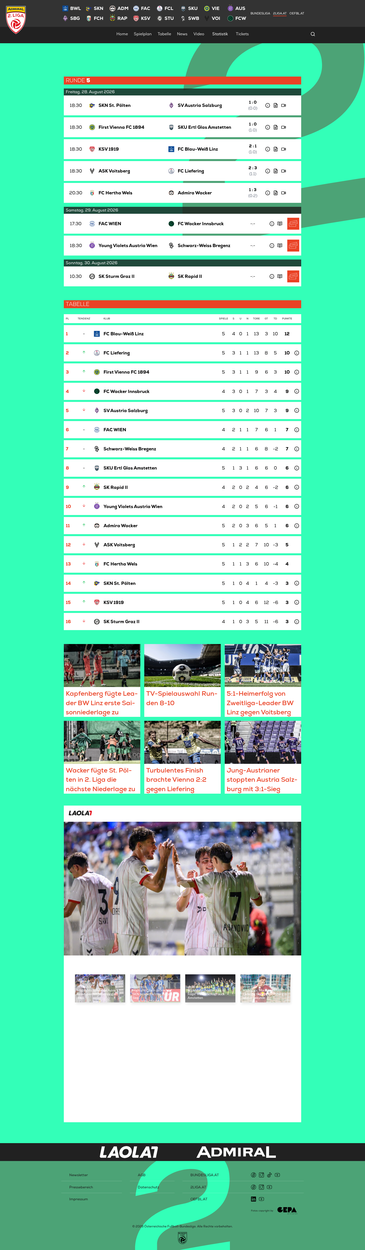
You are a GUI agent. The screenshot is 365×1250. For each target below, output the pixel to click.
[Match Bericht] (275, 105)
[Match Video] (283, 105)
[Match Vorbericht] (279, 223)
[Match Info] (267, 105)
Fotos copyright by (262, 1210)
